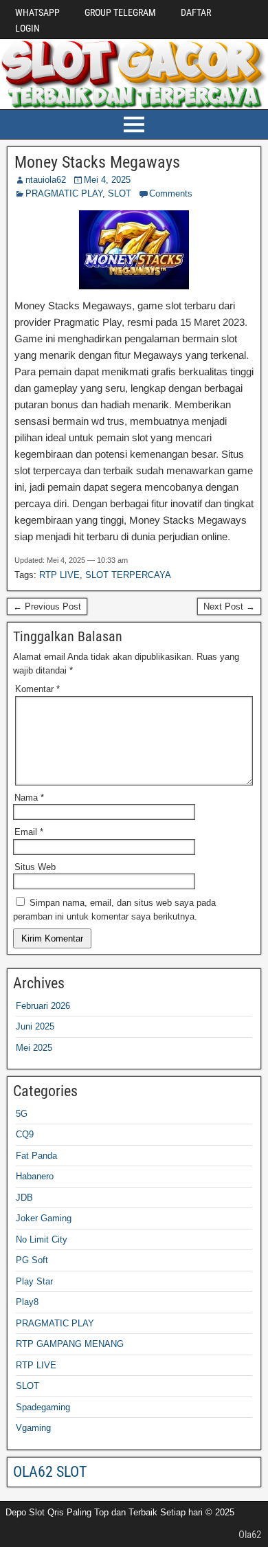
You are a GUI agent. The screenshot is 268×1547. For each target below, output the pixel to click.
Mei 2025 (34, 1048)
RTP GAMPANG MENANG (70, 1344)
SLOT (119, 193)
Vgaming (33, 1428)
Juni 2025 (35, 1026)
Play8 (27, 1302)
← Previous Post (47, 606)
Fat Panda (36, 1155)
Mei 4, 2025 (107, 180)
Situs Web (35, 867)
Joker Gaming (43, 1218)
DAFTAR (196, 12)
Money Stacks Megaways (97, 162)
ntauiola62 (45, 180)
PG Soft (32, 1260)
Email (28, 832)
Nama (29, 797)
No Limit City (41, 1239)
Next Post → (229, 606)
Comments (170, 193)
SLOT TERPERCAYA (128, 575)
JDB (24, 1197)
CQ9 (25, 1134)
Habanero (35, 1176)
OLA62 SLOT (50, 1471)
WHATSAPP (37, 12)
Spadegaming (43, 1407)
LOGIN (27, 28)
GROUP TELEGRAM (120, 12)
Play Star (34, 1281)
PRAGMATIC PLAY (63, 193)
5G (21, 1114)
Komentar (37, 689)
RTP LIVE (59, 575)
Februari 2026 (43, 1006)
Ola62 (249, 1534)
